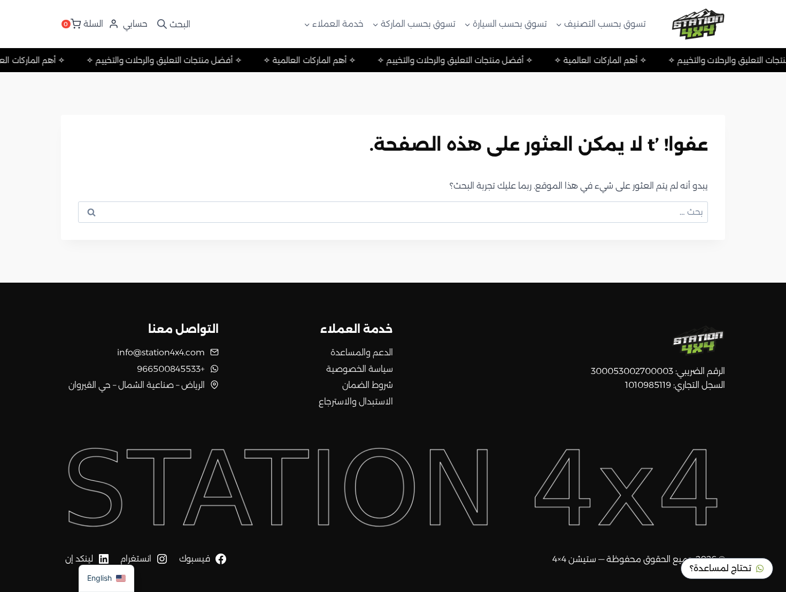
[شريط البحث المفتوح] (173, 24)
